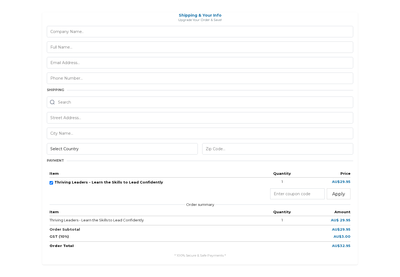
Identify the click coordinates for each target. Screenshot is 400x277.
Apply (338, 194)
